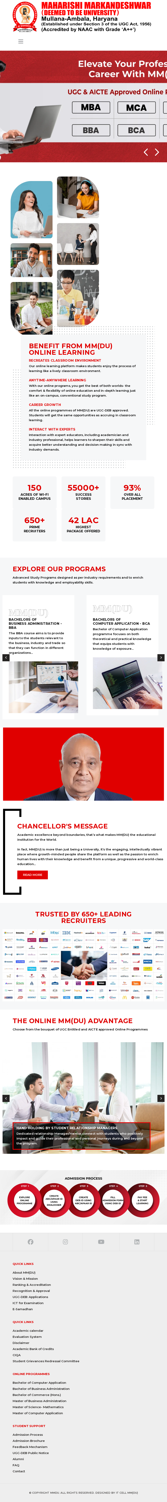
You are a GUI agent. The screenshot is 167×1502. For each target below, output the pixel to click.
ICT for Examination (28, 1303)
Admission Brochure (29, 1441)
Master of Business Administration (39, 1401)
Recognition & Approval (31, 1291)
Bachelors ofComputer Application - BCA (121, 622)
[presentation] (6, 657)
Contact (19, 1471)
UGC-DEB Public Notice (31, 1453)
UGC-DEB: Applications (30, 1297)
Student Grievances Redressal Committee (46, 1361)
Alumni (18, 1459)
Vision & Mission (25, 1279)
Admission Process (28, 1435)
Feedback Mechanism (30, 1447)
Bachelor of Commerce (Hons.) (37, 1395)
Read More (32, 875)
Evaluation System (27, 1337)
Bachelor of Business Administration (41, 1389)
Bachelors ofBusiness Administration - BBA (35, 624)
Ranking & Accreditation (32, 1285)
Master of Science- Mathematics (38, 1407)
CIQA (17, 1355)
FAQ (16, 1465)
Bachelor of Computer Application (39, 1383)
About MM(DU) (24, 1272)
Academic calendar (28, 1331)
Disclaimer (21, 1343)
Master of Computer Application (38, 1413)
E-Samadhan (23, 1309)
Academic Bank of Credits (33, 1349)
